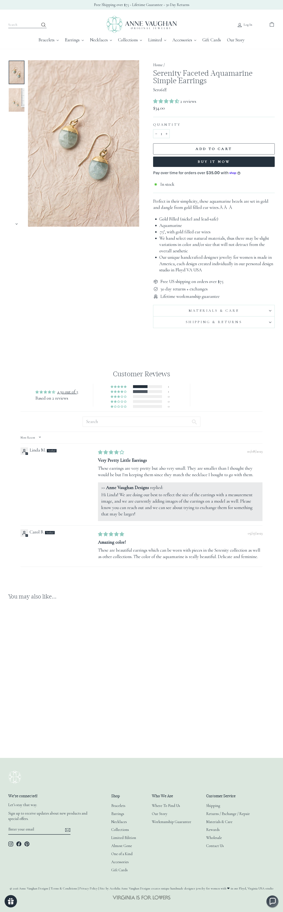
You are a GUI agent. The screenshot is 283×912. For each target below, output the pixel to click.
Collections (128, 40)
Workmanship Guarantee (171, 822)
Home (158, 65)
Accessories (182, 40)
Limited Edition (123, 837)
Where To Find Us (166, 805)
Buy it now (214, 161)
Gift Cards (211, 40)
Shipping (213, 805)
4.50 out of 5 (67, 391)
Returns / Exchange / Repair (228, 813)
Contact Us (215, 846)
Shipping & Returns (214, 322)
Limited (155, 40)
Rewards (213, 829)
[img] (111, 452)
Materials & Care (214, 310)
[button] (166, 101)
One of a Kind (122, 854)
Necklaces (99, 40)
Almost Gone (121, 846)
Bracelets (47, 40)
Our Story (236, 40)
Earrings (73, 40)
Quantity (167, 124)
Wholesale (214, 837)
